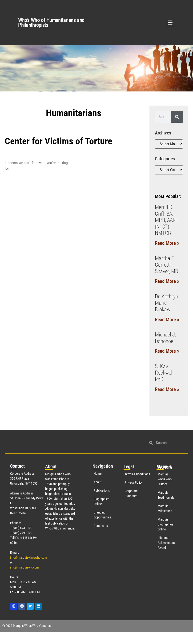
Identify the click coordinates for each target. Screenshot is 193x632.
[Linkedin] (38, 606)
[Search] (177, 117)
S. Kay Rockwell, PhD (164, 373)
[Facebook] (21, 606)
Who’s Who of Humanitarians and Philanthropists (51, 22)
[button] (170, 23)
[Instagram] (13, 606)
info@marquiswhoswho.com (28, 557)
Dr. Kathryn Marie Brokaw (166, 303)
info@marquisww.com (24, 567)
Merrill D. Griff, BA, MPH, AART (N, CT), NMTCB (166, 220)
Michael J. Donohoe (165, 338)
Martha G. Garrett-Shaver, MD (166, 264)
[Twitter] (30, 606)
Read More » (167, 243)
